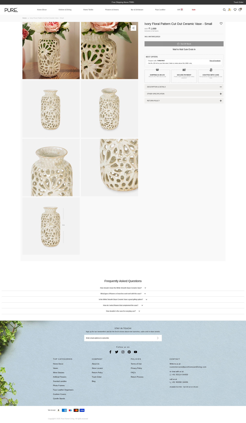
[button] (221, 24)
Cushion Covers (59, 394)
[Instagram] (123, 352)
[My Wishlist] (235, 9)
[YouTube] (135, 352)
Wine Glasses (58, 372)
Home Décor (42, 10)
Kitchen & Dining (65, 10)
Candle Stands (59, 398)
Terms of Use (136, 364)
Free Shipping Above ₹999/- (123, 2)
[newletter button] (155, 338)
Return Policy (97, 372)
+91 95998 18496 (179, 382)
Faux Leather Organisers (63, 390)
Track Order (238, 2)
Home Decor (58, 364)
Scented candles (59, 381)
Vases (55, 368)
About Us (95, 364)
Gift (178, 10)
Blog (93, 381)
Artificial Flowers (59, 377)
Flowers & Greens (112, 10)
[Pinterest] (129, 352)
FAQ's (133, 372)
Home (24, 18)
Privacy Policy (136, 368)
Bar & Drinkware (137, 10)
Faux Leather (160, 10)
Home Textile (88, 10)
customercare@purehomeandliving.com (188, 367)
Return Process (137, 377)
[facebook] (110, 352)
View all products (215, 60)
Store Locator (97, 368)
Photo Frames (59, 385)
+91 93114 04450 (179, 375)
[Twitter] (116, 352)
